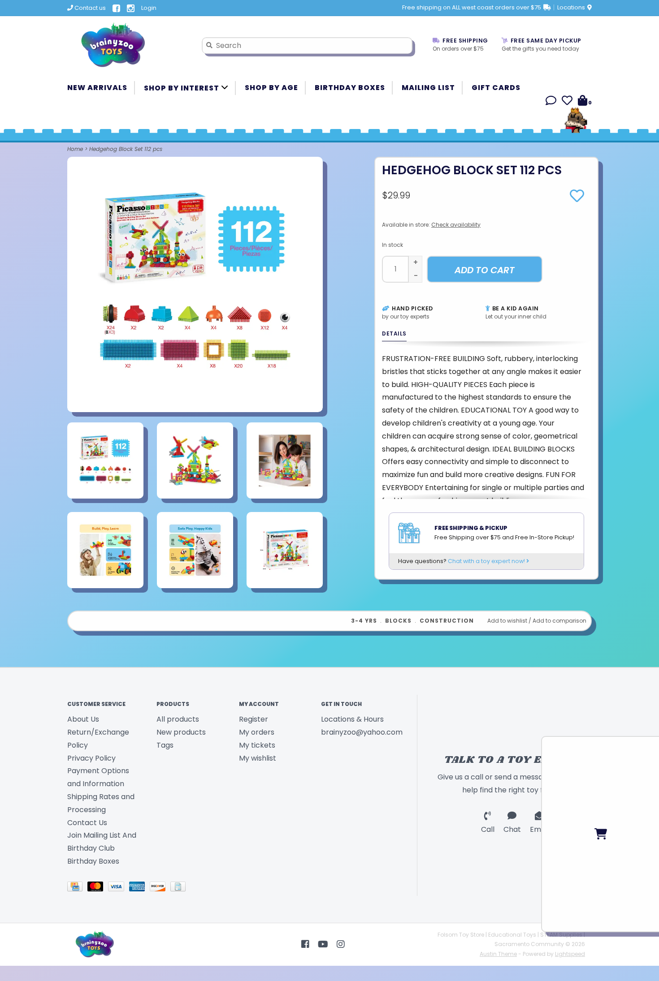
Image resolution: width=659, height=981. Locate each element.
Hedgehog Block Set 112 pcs (125, 149)
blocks (398, 620)
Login (148, 8)
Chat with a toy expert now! (487, 561)
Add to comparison (559, 620)
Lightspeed (570, 954)
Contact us (89, 8)
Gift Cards (496, 87)
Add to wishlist (507, 620)
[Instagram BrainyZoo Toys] (340, 944)
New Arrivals (97, 87)
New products (181, 732)
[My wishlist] (567, 102)
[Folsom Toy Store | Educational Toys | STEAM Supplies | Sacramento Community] (127, 45)
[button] (551, 102)
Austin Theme (498, 954)
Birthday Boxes (350, 87)
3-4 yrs (364, 620)
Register (253, 719)
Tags (164, 745)
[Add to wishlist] (577, 199)
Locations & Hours (352, 719)
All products (177, 719)
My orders (256, 732)
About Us (83, 719)
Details (394, 333)
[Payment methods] (77, 888)
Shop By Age (271, 87)
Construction (447, 620)
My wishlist (257, 758)
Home (75, 149)
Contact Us (87, 823)
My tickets (257, 745)
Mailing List (428, 87)
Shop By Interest (182, 88)
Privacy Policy (91, 758)
